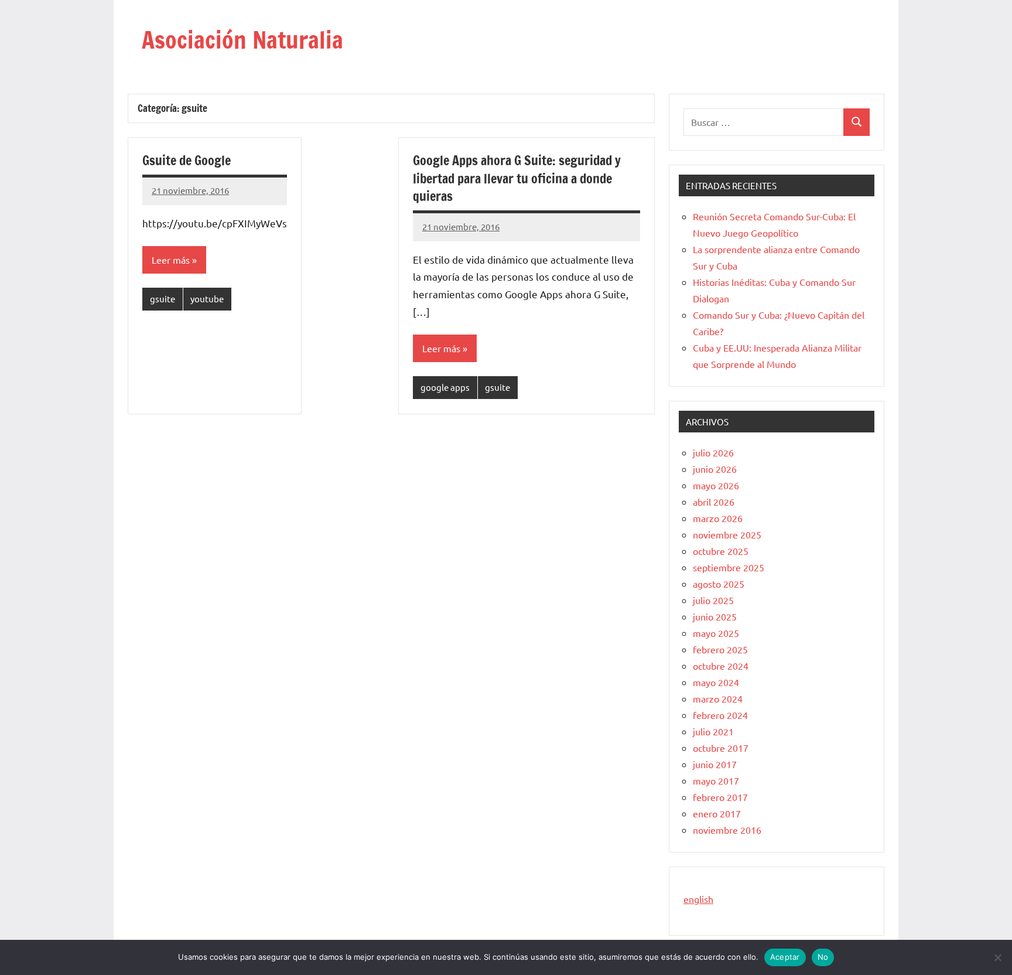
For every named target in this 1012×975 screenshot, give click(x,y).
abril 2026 (713, 501)
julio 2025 (713, 600)
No (823, 957)
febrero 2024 (720, 715)
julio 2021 (713, 731)
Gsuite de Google (186, 160)
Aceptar (785, 957)
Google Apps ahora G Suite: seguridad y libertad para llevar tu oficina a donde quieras (517, 178)
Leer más (171, 259)
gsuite (162, 298)
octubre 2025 (720, 551)
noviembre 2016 (727, 830)
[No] (997, 957)
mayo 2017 (716, 780)
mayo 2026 (716, 485)
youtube (207, 298)
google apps (445, 387)
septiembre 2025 (728, 567)
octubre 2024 (720, 665)
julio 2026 (713, 452)
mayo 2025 (716, 633)
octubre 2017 (720, 748)
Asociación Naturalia (242, 39)
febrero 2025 (720, 649)
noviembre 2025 (727, 534)
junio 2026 (715, 469)
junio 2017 (715, 764)
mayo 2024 (716, 682)
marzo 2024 (718, 698)
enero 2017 (717, 813)
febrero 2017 (720, 797)
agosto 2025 (718, 583)
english (698, 899)
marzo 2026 (718, 518)
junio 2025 (715, 616)
